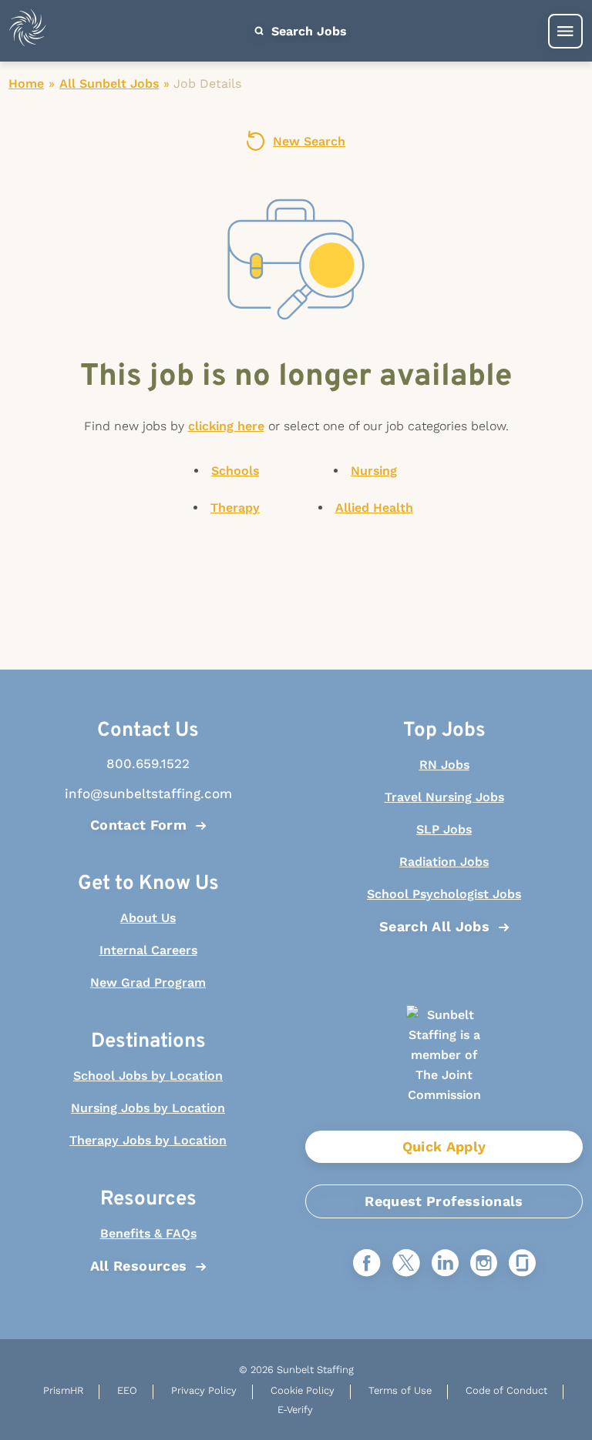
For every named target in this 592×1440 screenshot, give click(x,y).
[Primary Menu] (565, 31)
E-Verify (295, 1410)
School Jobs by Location (148, 1075)
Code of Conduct (506, 1390)
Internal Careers (148, 950)
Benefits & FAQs (148, 1233)
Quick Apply (444, 1146)
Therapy (235, 507)
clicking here (226, 426)
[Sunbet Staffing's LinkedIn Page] (445, 1264)
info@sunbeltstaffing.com (148, 793)
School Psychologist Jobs (444, 894)
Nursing (374, 470)
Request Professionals (444, 1201)
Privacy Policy (204, 1390)
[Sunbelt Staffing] (27, 31)
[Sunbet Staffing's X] (406, 1264)
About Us (148, 917)
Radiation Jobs (444, 861)
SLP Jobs (444, 829)
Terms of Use (400, 1390)
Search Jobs (307, 31)
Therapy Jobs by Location (148, 1140)
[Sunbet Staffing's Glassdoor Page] (522, 1264)
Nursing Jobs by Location (148, 1108)
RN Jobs (444, 764)
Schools (235, 470)
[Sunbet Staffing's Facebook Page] (367, 1264)
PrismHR (63, 1390)
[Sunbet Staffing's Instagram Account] (483, 1264)
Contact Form (138, 825)
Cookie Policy (303, 1390)
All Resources (138, 1266)
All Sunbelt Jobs (109, 83)
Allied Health (374, 507)
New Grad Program (148, 982)
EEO (127, 1390)
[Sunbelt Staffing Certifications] (444, 1068)
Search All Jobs (434, 926)
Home (26, 83)
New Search (309, 141)
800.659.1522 (148, 763)
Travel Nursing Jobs (444, 797)
